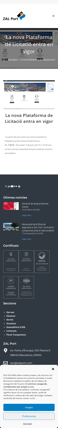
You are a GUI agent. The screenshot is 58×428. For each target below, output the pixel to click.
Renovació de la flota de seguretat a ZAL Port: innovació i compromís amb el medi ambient (38, 227)
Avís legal (27, 423)
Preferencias (29, 416)
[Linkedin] (9, 186)
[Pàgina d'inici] (4, 59)
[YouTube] (12, 186)
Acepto (29, 407)
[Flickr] (15, 186)
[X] (6, 186)
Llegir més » (27, 215)
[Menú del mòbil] (53, 16)
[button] (53, 369)
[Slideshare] (19, 186)
